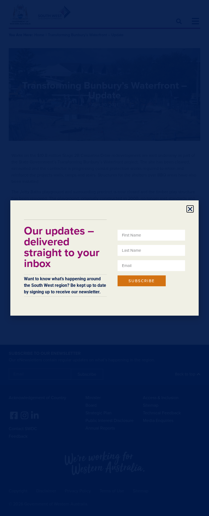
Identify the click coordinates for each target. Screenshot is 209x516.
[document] (104, 258)
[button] (190, 209)
